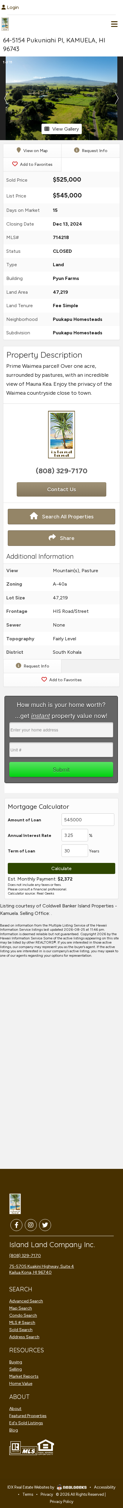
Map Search (20, 1308)
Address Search (24, 1336)
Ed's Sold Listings (26, 1423)
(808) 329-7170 (61, 470)
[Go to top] (101, 1467)
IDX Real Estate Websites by (31, 1487)
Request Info (94, 150)
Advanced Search (26, 1301)
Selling (15, 1369)
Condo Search (23, 1315)
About (15, 1408)
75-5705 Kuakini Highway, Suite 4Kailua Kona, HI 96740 (41, 1269)
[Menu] (114, 24)
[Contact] (100, 1454)
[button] (6, 98)
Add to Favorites (36, 164)
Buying (15, 1362)
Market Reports (24, 1376)
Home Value (20, 1383)
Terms (27, 1494)
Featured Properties (28, 1415)
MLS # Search (22, 1322)
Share (66, 538)
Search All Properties (67, 516)
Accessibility (105, 1487)
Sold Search (21, 1329)
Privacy (47, 1494)
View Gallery (65, 129)
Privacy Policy (61, 1501)
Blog (13, 1430)
